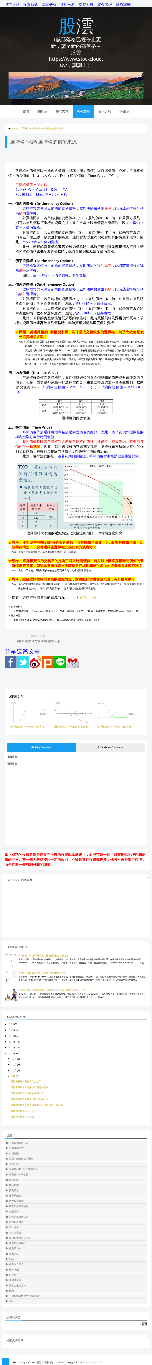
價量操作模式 (16, 1264)
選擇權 (25, 128)
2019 (11, 1036)
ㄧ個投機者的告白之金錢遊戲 (24, 1296)
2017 (11, 1047)
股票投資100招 (17, 1201)
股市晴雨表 (15, 1195)
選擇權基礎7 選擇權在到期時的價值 (30, 1087)
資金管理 (104, 4)
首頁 (26, 111)
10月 (13, 1070)
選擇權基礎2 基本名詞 (22, 1110)
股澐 (76, 25)
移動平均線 (15, 1248)
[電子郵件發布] (73, 667)
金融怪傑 (14, 1211)
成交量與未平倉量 (18, 1174)
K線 (11, 1301)
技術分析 (67, 4)
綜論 (11, 1259)
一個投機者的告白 (18, 1142)
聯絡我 (124, 111)
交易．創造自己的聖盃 (21, 1158)
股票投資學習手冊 (18, 1206)
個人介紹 (104, 111)
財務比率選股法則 (18, 1216)
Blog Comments (43, 747)
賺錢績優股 (15, 1280)
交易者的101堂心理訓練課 (23, 1169)
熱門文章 (62, 111)
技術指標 (14, 1185)
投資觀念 (30, 4)
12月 (13, 1058)
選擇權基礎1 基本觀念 (22, 1116)
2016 (11, 1053)
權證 (11, 1290)
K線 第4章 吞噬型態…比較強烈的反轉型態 (43, 972)
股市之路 (12, 4)
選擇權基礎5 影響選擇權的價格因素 (30, 1099)
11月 (13, 1064)
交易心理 (14, 1164)
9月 (13, 1076)
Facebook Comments (111, 747)
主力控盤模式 (16, 1148)
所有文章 (83, 111)
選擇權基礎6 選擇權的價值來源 (47, 128)
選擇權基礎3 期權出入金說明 (26, 1081)
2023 (11, 1024)
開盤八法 (14, 1253)
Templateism (95, 1362)
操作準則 (123, 4)
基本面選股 (15, 1232)
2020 (11, 1030)
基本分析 (49, 4)
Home (15, 128)
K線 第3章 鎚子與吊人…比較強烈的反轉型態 (44, 955)
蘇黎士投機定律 (17, 1285)
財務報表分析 (16, 1222)
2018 (11, 1041)
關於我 (42, 111)
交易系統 (86, 4)
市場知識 (14, 1153)
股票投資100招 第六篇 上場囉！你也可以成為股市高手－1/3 (53, 990)
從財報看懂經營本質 (20, 1237)
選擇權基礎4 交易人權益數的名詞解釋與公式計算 (37, 1105)
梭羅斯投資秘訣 (17, 1243)
